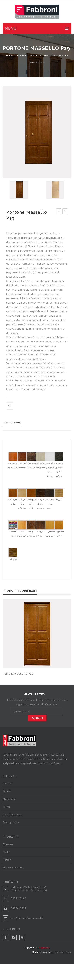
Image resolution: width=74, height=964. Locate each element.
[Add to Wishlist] (9, 406)
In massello (49, 55)
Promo (7, 806)
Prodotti (21, 55)
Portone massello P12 (58, 212)
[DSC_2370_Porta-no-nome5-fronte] (37, 132)
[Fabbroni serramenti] (37, 11)
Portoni (34, 55)
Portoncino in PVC (65, 212)
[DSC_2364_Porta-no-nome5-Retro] (55, 190)
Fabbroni (44, 947)
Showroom (9, 798)
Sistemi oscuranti (13, 867)
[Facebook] (7, 937)
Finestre (8, 844)
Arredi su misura (12, 814)
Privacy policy (11, 822)
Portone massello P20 (18, 673)
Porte (6, 851)
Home (9, 55)
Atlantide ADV (62, 951)
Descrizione (12, 422)
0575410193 (18, 898)
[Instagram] (15, 937)
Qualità (7, 791)
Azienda (7, 783)
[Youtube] (23, 937)
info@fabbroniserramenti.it (27, 918)
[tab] (13, 423)
